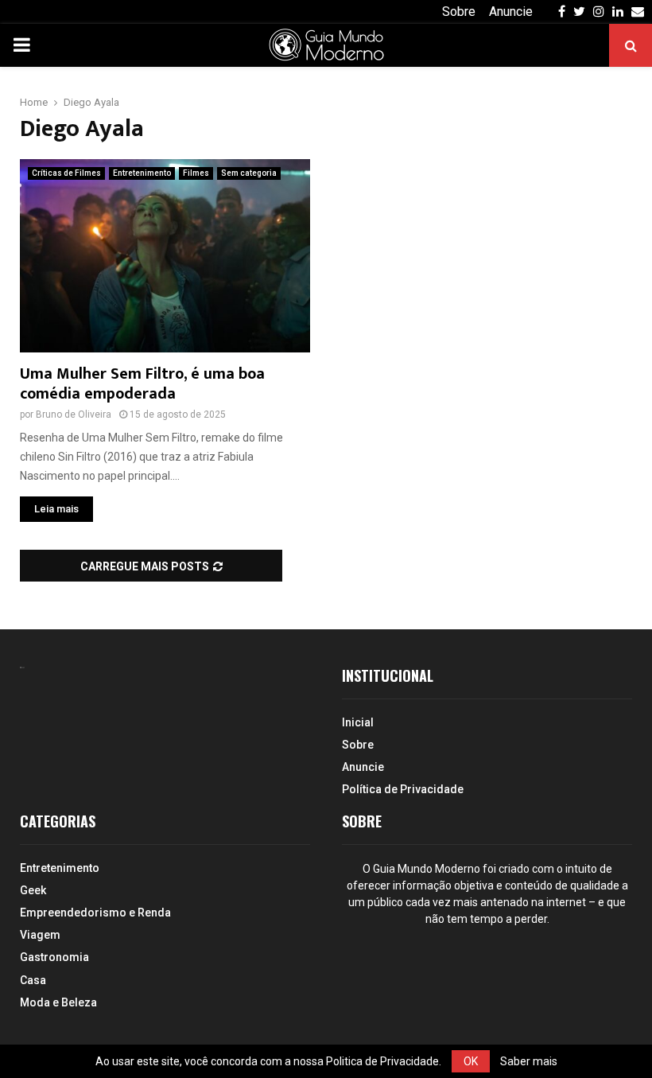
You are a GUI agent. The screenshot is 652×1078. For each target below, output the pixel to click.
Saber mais (528, 1061)
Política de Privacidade (403, 789)
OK (471, 1061)
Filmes (196, 173)
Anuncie (511, 11)
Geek (33, 890)
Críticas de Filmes (66, 173)
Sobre (458, 11)
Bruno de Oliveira (73, 414)
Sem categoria (249, 173)
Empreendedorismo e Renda (95, 912)
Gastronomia (54, 957)
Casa (33, 980)
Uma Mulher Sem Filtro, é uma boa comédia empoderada (142, 383)
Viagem (40, 934)
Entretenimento (142, 173)
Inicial (358, 722)
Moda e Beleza (58, 1002)
